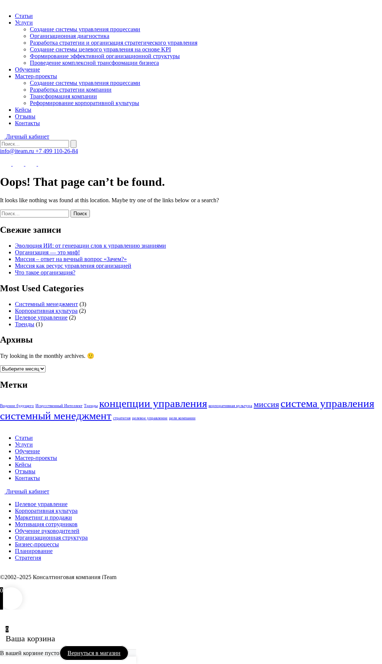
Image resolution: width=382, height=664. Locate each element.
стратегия (122, 418)
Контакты (27, 123)
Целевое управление (41, 317)
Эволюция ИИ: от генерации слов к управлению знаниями (90, 245)
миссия (266, 404)
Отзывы (25, 116)
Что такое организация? (45, 272)
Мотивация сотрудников (46, 524)
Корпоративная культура (46, 311)
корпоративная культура (230, 406)
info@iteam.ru (17, 151)
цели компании (182, 418)
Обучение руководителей (47, 531)
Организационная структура (51, 537)
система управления (327, 403)
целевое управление (149, 418)
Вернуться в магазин (94, 653)
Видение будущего (17, 406)
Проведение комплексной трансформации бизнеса (94, 63)
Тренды (24, 324)
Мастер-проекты (36, 76)
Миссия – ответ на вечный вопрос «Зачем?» (71, 259)
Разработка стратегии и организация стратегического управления (113, 42)
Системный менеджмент (46, 304)
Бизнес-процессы (37, 544)
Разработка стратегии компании (71, 89)
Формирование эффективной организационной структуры (105, 56)
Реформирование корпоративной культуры (84, 103)
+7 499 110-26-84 (56, 151)
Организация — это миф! (47, 252)
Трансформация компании (63, 96)
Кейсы (23, 110)
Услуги (24, 22)
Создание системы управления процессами (85, 29)
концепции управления (153, 403)
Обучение (27, 69)
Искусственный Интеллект (58, 406)
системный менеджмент (56, 416)
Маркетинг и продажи (43, 517)
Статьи (24, 16)
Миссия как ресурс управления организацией (73, 266)
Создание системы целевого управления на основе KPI (100, 49)
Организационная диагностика (69, 36)
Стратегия (28, 558)
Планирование (34, 551)
